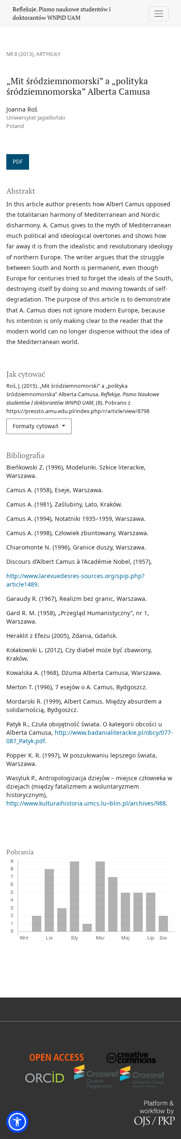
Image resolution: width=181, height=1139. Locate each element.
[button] (17, 1122)
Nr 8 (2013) (20, 54)
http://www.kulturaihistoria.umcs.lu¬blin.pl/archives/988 (86, 803)
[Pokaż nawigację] (159, 13)
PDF (18, 161)
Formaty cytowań (36, 426)
